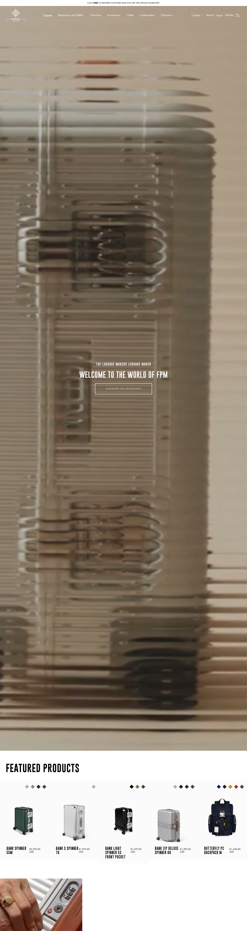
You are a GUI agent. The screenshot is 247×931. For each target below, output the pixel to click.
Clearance (166, 15)
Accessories (114, 15)
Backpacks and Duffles (71, 15)
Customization (147, 15)
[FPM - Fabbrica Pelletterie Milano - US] (16, 15)
